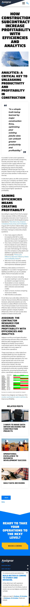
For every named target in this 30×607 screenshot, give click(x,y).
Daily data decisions (14, 483)
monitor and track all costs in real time (14, 397)
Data (3, 502)
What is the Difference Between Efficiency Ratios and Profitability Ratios (16, 256)
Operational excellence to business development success (14, 457)
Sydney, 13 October (20, 596)
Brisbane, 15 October (11, 598)
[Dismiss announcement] (27, 572)
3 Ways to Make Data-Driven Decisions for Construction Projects (14, 428)
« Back (6, 497)
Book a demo (15, 546)
